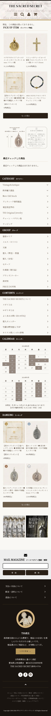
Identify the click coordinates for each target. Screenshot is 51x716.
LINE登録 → (25, 651)
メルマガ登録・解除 (18, 701)
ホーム (9, 693)
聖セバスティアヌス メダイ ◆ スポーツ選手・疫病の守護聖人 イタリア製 (14, 490)
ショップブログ (32, 701)
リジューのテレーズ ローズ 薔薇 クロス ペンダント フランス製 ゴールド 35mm (36, 60)
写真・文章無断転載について (33, 698)
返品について (14, 695)
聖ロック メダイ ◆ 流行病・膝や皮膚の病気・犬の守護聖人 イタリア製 (36, 448)
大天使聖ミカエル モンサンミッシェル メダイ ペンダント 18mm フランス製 (37, 490)
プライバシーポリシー (14, 698)
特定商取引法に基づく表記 (30, 695)
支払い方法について (20, 693)
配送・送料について (35, 693)
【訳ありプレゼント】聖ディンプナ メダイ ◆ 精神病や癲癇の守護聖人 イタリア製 (14, 98)
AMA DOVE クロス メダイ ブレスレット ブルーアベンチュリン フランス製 (36, 98)
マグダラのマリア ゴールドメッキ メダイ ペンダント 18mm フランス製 (14, 60)
